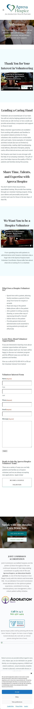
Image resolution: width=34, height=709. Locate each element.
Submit (5, 451)
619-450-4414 (17, 613)
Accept (17, 692)
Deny (17, 697)
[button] (31, 673)
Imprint (26, 706)
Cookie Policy (10, 706)
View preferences (17, 702)
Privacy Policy (19, 706)
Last (3, 395)
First (3, 387)
